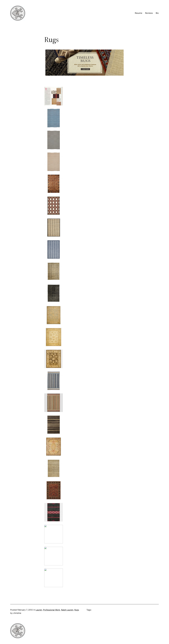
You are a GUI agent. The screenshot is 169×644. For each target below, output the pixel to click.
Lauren (39, 610)
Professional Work (51, 610)
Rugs (76, 610)
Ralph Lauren (67, 610)
